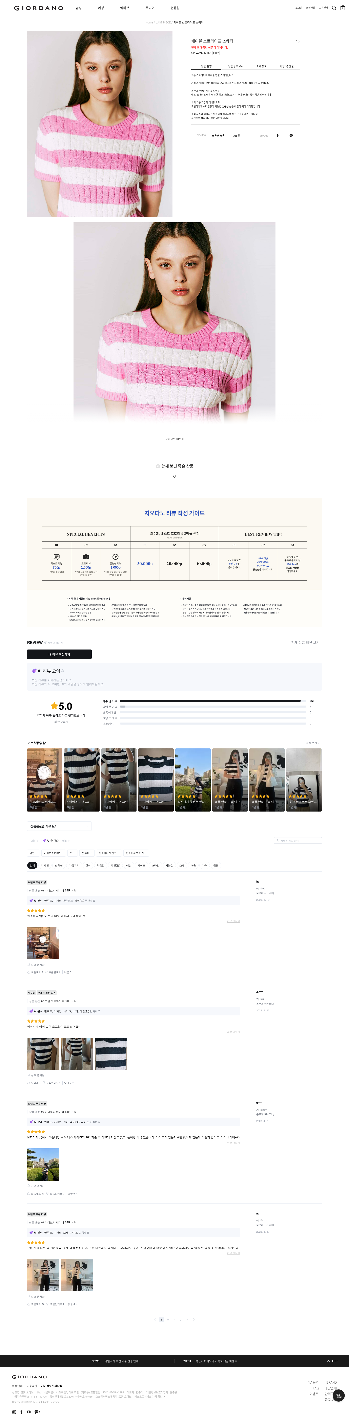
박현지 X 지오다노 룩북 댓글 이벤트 (216, 1361)
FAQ (316, 1388)
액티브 (124, 8)
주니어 (150, 8)
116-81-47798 (39, 1396)
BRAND (331, 1382)
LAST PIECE (163, 22)
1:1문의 (313, 1382)
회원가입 (310, 7)
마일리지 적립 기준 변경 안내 (122, 1361)
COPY (216, 53)
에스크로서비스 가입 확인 (148, 1396)
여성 (101, 8)
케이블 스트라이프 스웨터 (188, 22)
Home (149, 22)
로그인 (298, 7)
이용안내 (17, 1386)
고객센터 (323, 7)
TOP (334, 1361)
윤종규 (173, 1392)
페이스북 (277, 135)
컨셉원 (175, 8)
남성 (79, 8)
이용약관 (32, 1386)
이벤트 (314, 1394)
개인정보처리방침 (51, 1386)
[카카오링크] (291, 135)
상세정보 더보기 (174, 439)
